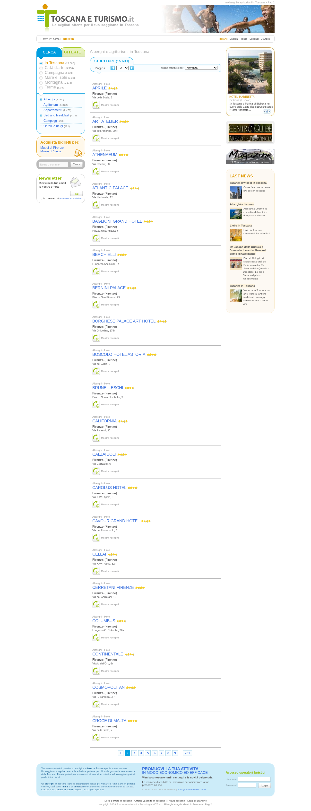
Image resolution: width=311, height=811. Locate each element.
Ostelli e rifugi (53, 126)
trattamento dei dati (70, 198)
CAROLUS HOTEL (109, 487)
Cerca (76, 164)
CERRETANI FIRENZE (113, 587)
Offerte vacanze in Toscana (149, 800)
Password (231, 785)
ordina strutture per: (172, 67)
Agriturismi (51, 104)
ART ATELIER (105, 121)
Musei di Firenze (52, 147)
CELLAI (99, 554)
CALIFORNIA (104, 421)
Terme (50, 87)
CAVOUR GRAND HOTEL (116, 521)
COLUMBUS (103, 621)
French (244, 38)
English (234, 38)
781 (187, 753)
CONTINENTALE (107, 654)
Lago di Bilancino (197, 800)
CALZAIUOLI (104, 454)
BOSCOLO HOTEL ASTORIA (118, 354)
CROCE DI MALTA (109, 720)
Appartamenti (52, 110)
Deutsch (265, 38)
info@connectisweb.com (192, 789)
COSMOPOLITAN (108, 687)
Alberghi (49, 99)
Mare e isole (56, 77)
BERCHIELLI (104, 254)
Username (231, 779)
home (56, 38)
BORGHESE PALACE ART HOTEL (124, 321)
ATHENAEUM (104, 154)
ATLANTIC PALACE (110, 188)
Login (264, 785)
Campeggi (50, 120)
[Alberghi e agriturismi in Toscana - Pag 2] (226, 2)
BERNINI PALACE (109, 288)
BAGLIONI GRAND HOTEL (117, 221)
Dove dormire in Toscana (118, 800)
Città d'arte (54, 67)
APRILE (99, 88)
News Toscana (177, 800)
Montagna (53, 82)
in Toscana (54, 63)
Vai (76, 193)
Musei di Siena (50, 151)
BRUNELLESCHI (107, 387)
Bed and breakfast (56, 115)
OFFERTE (72, 52)
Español (254, 38)
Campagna (54, 72)
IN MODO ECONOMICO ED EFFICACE (175, 771)
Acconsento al (62, 198)
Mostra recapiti (110, 105)
